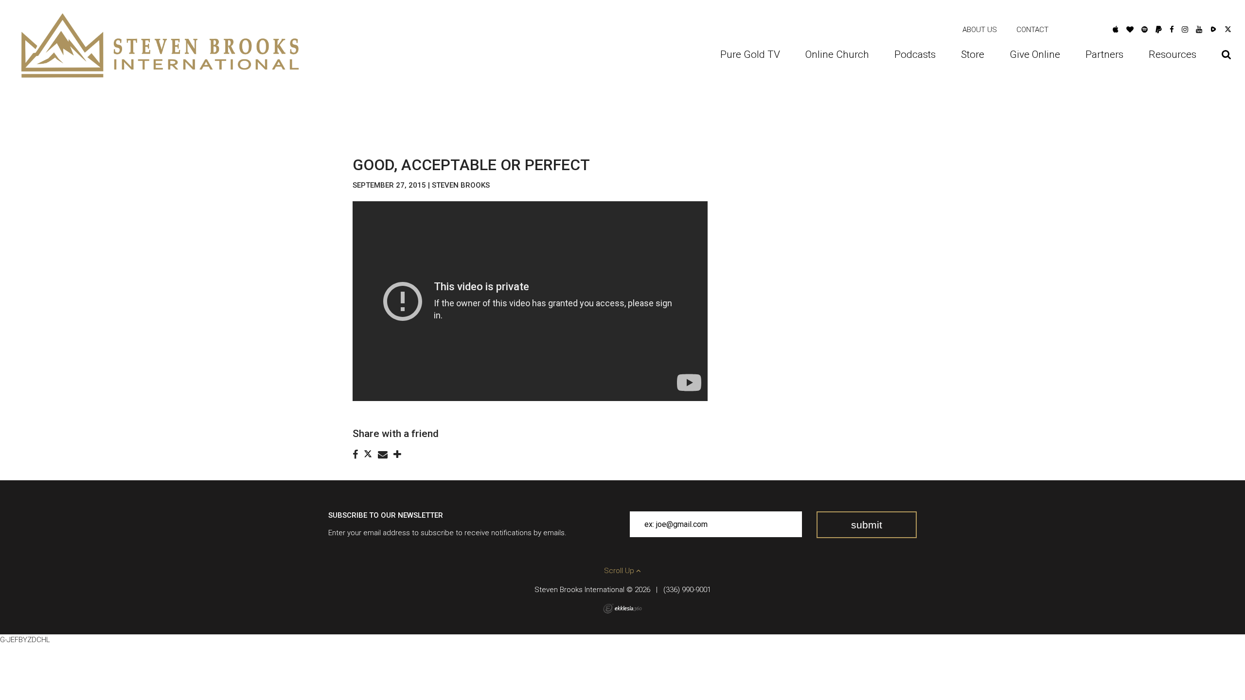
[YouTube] (1199, 29)
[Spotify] (1144, 29)
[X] (1228, 29)
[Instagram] (1185, 29)
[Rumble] (1213, 29)
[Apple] (1116, 29)
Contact (1032, 29)
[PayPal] (1159, 29)
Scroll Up (620, 570)
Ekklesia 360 (622, 608)
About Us (979, 29)
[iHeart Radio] (1130, 29)
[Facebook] (1172, 29)
